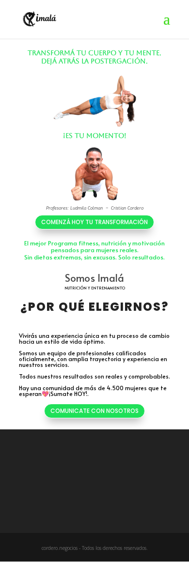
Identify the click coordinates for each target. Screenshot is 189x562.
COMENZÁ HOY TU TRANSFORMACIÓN (94, 222)
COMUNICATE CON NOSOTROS (94, 411)
